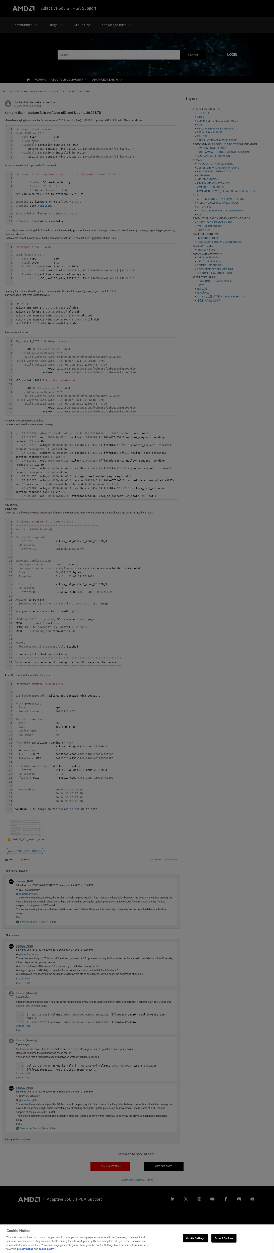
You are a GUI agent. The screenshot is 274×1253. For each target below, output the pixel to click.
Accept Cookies (224, 1238)
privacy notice (25, 1248)
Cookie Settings (195, 1238)
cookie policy (46, 1248)
